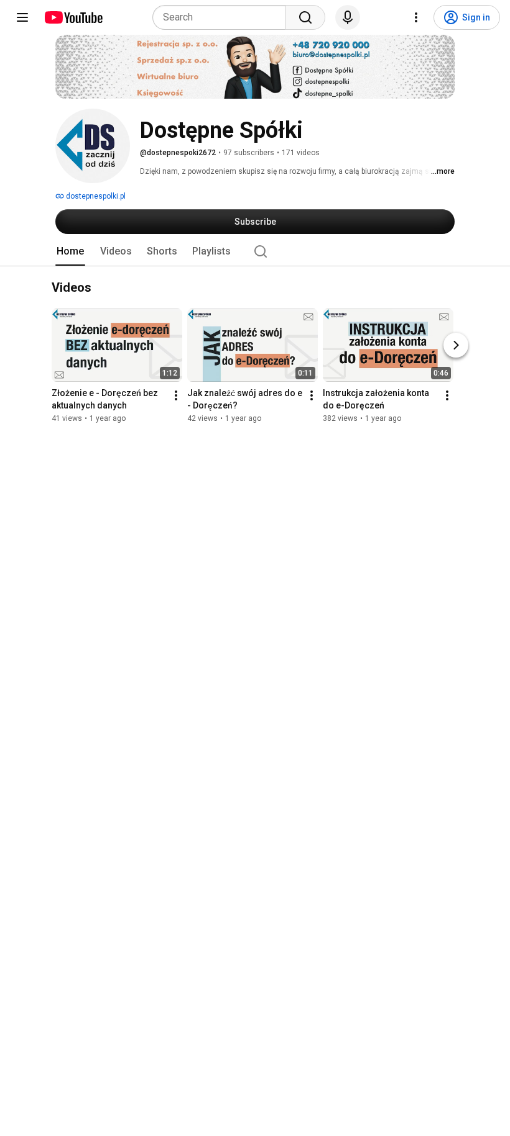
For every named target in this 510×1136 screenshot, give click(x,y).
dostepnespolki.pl (95, 196)
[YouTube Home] (73, 17)
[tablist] (255, 251)
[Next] (455, 345)
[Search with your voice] (347, 17)
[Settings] (416, 17)
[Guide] (22, 17)
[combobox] (223, 17)
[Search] (305, 17)
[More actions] (176, 396)
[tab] (70, 251)
